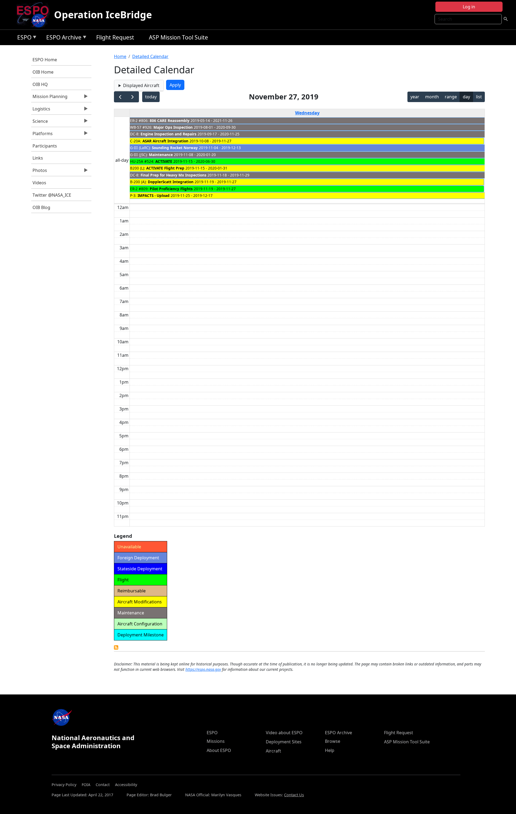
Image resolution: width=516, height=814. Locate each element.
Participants (45, 146)
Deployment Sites (284, 742)
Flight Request (115, 37)
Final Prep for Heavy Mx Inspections (173, 175)
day (466, 97)
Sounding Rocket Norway (175, 147)
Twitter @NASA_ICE (52, 195)
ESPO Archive (62, 38)
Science (39, 122)
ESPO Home (45, 60)
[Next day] (132, 96)
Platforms (42, 135)
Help (329, 750)
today (151, 97)
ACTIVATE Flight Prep (165, 168)
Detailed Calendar (150, 56)
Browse (332, 741)
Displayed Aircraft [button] (141, 85)
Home (120, 56)
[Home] (35, 14)
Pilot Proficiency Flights (171, 188)
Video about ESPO (284, 733)
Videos (39, 183)
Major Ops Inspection (173, 127)
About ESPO (219, 750)
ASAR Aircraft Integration (165, 140)
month (432, 97)
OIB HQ (40, 84)
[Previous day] (120, 96)
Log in (469, 7)
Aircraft (273, 751)
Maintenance (161, 154)
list (479, 97)
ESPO (23, 38)
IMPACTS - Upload (154, 195)
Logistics (40, 110)
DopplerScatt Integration (171, 181)
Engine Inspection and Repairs (168, 133)
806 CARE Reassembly (169, 120)
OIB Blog (41, 207)
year (414, 97)
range (451, 97)
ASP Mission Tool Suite (178, 37)
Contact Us (294, 794)
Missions (216, 741)
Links (38, 158)
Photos (39, 171)
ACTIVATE (163, 161)
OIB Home (43, 72)
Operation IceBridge (103, 14)
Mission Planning (49, 97)
